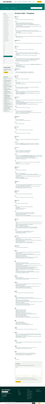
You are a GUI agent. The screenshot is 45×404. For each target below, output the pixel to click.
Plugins (16, 1)
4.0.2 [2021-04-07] (6, 34)
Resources (29, 1)
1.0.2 (4, 59)
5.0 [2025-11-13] (6, 15)
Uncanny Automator (24, 1)
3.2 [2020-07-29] (6, 39)
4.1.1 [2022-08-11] (6, 28)
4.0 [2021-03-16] (6, 37)
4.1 (15, 147)
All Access (19, 1)
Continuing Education (30, 394)
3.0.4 (4, 45)
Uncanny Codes (29, 395)
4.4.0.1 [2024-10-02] (6, 17)
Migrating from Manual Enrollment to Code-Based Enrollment (7, 89)
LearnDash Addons (38, 391)
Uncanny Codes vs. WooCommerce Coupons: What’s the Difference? (7, 96)
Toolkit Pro (28, 389)
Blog (18, 391)
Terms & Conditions (36, 402)
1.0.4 (4, 56)
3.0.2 (4, 48)
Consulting (19, 394)
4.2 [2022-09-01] (6, 26)
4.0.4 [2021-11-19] (6, 31)
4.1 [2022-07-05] (6, 29)
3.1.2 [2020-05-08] (6, 40)
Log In (33, 1)
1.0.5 (4, 54)
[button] (31, 1)
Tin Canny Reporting (29, 391)
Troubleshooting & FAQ (7, 108)
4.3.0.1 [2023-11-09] (6, 20)
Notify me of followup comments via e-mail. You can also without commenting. (27, 379)
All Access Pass (29, 398)
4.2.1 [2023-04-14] (6, 23)
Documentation (38, 389)
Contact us (19, 392)
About (19, 389)
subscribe (31, 379)
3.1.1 (4, 42)
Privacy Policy (42, 402)
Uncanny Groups (29, 392)
